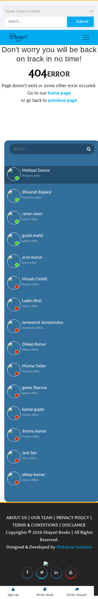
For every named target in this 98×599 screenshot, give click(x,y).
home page (59, 93)
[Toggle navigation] (86, 37)
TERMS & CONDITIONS (35, 525)
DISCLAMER (73, 525)
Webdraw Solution (74, 547)
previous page (62, 100)
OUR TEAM (41, 517)
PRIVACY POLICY (72, 517)
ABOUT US (16, 517)
